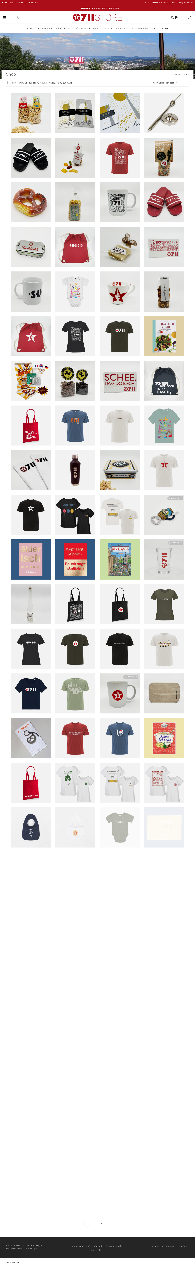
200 (65, 83)
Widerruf (98, 1246)
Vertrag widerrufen (114, 1246)
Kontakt (170, 1246)
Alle (70, 83)
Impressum (77, 1246)
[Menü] (4, 17)
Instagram (183, 1246)
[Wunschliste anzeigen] (177, 17)
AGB (88, 1246)
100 (59, 83)
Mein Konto (157, 1246)
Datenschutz (97, 1250)
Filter (13, 83)
